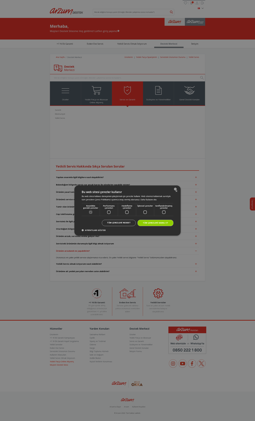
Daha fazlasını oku (149, 199)
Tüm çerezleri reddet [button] (119, 222)
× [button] (176, 191)
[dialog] (127, 210)
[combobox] (175, 189)
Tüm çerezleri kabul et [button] (155, 223)
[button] (94, 230)
